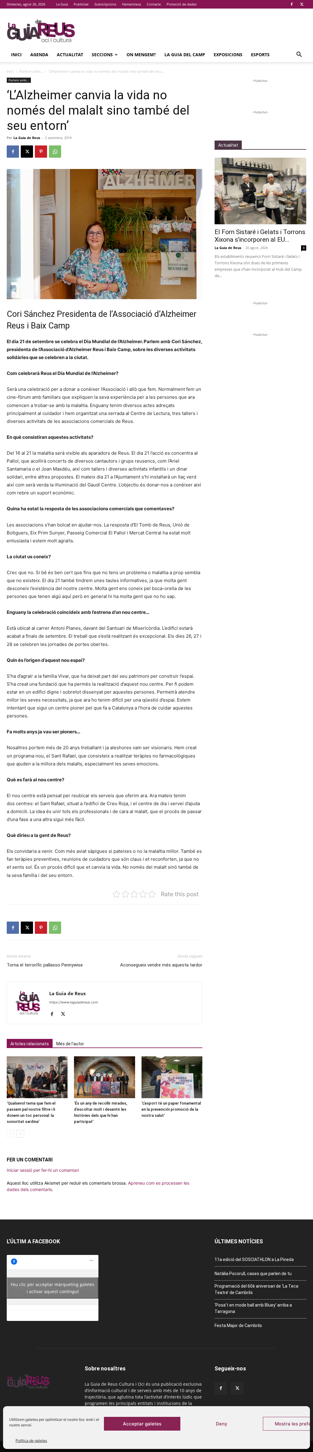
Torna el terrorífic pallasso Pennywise (45, 965)
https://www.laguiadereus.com (73, 1002)
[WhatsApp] (55, 151)
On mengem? (141, 54)
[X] (301, 4)
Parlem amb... (31, 71)
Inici (16, 54)
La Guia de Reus (26, 137)
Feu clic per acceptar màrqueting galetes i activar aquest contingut (52, 1288)
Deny (221, 1424)
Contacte (154, 4)
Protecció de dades (182, 4)
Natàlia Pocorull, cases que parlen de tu (253, 1273)
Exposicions (228, 54)
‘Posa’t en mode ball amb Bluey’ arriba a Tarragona (253, 1308)
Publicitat (81, 4)
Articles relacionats (29, 1043)
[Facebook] (291, 4)
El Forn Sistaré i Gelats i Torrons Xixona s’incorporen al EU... (260, 235)
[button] (299, 55)
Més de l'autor (70, 1043)
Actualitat (70, 54)
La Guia (62, 4)
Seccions (102, 54)
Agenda (39, 54)
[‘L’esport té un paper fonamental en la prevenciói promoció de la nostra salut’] (172, 1077)
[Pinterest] (41, 151)
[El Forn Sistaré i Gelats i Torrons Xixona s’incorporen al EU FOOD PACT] (260, 191)
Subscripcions (105, 4)
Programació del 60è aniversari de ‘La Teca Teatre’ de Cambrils (256, 1289)
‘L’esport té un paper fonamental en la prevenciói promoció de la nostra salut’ (171, 1109)
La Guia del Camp (184, 54)
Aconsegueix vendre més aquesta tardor (161, 965)
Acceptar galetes (142, 1424)
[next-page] (20, 1134)
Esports (260, 54)
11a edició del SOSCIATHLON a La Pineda (254, 1259)
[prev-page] (10, 1134)
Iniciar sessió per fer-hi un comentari (43, 1170)
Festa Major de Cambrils (238, 1325)
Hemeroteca (131, 4)
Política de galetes (31, 1440)
